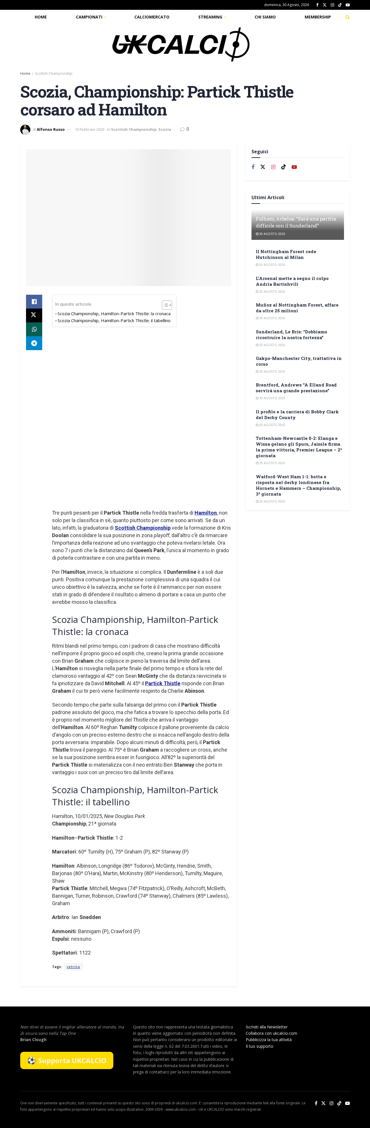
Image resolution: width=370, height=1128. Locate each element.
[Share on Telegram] (34, 343)
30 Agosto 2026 (271, 233)
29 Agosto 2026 (271, 463)
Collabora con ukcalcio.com (271, 1033)
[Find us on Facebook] (317, 5)
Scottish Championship (54, 73)
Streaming (210, 17)
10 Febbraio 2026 (89, 129)
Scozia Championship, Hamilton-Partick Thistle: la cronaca (114, 313)
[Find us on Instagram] (332, 5)
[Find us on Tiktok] (283, 167)
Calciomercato (151, 17)
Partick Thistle (162, 683)
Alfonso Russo (51, 129)
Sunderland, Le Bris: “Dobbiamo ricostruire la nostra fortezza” (291, 334)
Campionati (89, 17)
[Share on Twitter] (34, 315)
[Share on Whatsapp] (34, 329)
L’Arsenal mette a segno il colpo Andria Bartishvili (292, 281)
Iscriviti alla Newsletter (267, 1027)
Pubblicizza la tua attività (269, 1039)
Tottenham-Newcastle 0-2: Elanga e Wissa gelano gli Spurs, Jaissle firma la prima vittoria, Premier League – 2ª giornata (299, 446)
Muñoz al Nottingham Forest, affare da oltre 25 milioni (297, 307)
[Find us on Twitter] (325, 5)
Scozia (164, 129)
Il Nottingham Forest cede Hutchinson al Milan (286, 254)
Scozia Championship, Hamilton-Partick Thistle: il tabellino (114, 320)
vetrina (73, 966)
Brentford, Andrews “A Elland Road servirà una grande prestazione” (296, 387)
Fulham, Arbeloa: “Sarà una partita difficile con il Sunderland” (296, 222)
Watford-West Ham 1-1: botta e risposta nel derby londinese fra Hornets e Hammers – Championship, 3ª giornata (298, 485)
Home (41, 17)
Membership (318, 17)
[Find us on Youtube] (348, 5)
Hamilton (206, 513)
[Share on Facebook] (34, 302)
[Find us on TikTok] (340, 5)
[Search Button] (347, 17)
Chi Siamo (265, 17)
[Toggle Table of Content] (164, 305)
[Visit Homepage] (181, 44)
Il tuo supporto (259, 1046)
